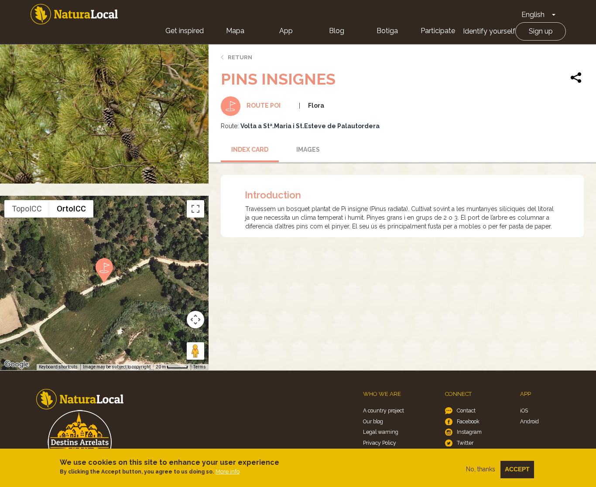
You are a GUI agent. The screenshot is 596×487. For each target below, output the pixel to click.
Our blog (373, 421)
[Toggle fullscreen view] (195, 209)
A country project (383, 410)
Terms (199, 366)
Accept (517, 469)
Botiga (387, 31)
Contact (466, 410)
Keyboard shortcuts (58, 366)
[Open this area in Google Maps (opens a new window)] (16, 364)
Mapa (235, 31)
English (533, 14)
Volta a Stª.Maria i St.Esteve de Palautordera (310, 126)
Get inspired (184, 31)
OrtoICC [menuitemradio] (71, 208)
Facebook (468, 421)
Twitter (465, 442)
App (286, 31)
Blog (336, 31)
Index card (249, 149)
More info (228, 471)
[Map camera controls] (195, 319)
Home (74, 14)
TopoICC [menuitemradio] (27, 208)
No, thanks (480, 469)
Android (529, 421)
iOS (524, 410)
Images (308, 149)
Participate (438, 31)
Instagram (469, 432)
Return (240, 57)
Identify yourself (489, 31)
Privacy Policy (379, 442)
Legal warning (380, 432)
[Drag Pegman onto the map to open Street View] (195, 351)
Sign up (541, 31)
